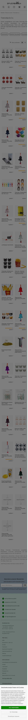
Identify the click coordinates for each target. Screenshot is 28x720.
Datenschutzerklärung (6, 703)
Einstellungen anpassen (13, 716)
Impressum (20, 703)
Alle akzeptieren (14, 707)
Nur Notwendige (13, 712)
